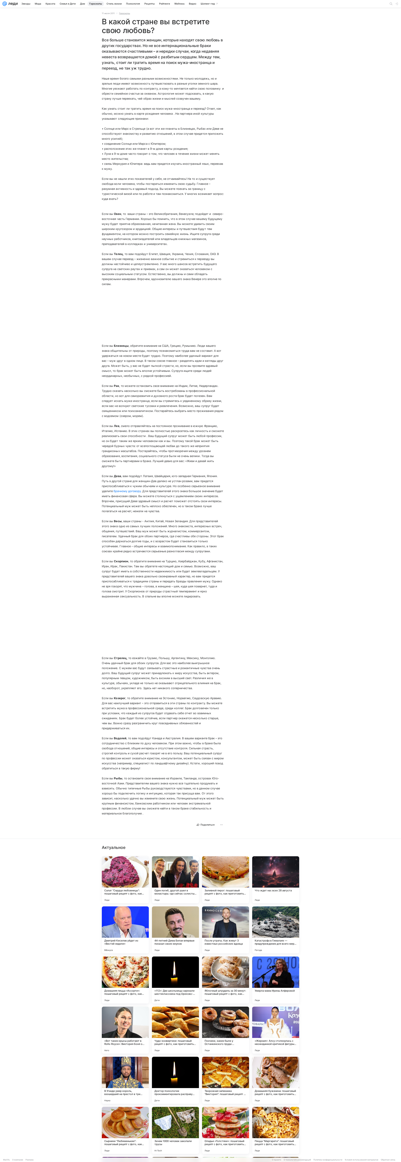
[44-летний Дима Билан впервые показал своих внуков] (175, 929)
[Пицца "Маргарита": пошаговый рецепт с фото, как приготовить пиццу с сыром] (275, 1130)
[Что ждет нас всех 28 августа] (275, 879)
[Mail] (5, 4)
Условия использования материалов (361, 1160)
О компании (17, 1160)
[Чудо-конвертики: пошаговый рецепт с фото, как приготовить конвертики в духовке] (175, 1030)
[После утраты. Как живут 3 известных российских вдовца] (225, 929)
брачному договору (127, 491)
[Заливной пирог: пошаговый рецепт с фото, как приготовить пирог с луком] (225, 879)
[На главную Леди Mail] (12, 4)
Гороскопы (124, 13)
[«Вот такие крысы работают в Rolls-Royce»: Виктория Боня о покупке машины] (125, 1030)
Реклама (30, 1160)
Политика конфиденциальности (327, 1160)
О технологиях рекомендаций (297, 1160)
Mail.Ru (6, 1160)
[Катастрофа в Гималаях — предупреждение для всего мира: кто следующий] (275, 929)
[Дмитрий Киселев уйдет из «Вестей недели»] (125, 929)
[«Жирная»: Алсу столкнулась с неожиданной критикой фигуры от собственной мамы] (275, 1030)
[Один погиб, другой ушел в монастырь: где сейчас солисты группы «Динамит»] (175, 879)
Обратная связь (388, 1160)
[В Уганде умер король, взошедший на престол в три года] (125, 1080)
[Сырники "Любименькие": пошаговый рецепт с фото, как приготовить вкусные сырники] (125, 1130)
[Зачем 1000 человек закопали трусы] (175, 1130)
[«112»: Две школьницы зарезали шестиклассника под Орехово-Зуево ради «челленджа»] (175, 980)
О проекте (276, 1160)
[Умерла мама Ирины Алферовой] (275, 980)
